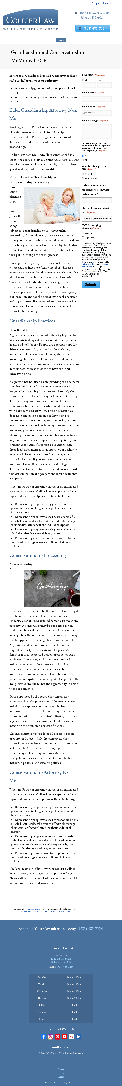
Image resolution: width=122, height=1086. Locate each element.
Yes (86, 155)
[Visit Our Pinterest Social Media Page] (57, 1037)
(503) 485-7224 (95, 28)
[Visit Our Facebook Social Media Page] (43, 1037)
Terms (61, 1077)
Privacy (61, 1073)
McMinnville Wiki (41, 911)
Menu (61, 40)
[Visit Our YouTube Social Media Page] (64, 1037)
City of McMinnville (26, 911)
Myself (88, 173)
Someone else (91, 178)
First (84, 80)
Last (100, 80)
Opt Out (89, 237)
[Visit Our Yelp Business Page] (71, 1037)
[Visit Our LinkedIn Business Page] (78, 1037)
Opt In (88, 233)
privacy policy (89, 264)
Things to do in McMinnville (60, 911)
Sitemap (61, 1069)
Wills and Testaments (32, 909)
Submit (90, 284)
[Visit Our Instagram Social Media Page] (50, 1037)
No (86, 160)
